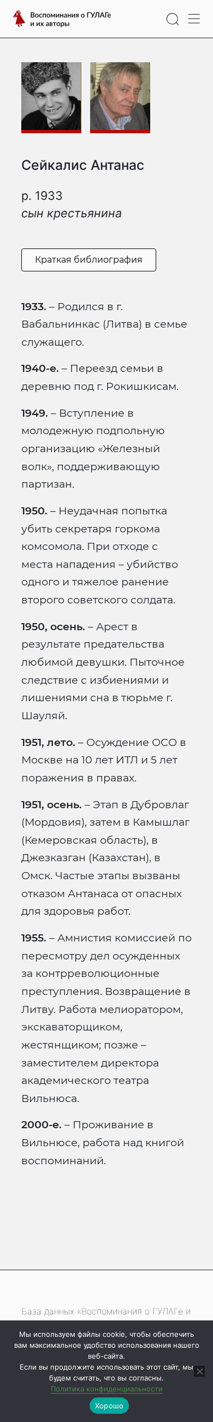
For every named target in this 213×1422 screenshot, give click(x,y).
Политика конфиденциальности (107, 1388)
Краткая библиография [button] (89, 259)
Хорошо (109, 1405)
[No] (199, 1371)
